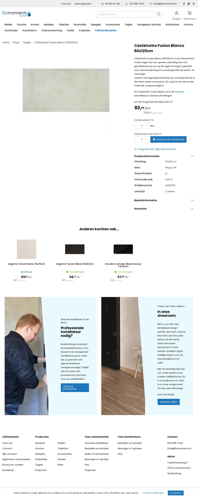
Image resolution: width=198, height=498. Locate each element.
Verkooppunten (83, 3)
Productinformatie (146, 156)
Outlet (70, 30)
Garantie (140, 208)
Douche (21, 24)
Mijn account (9, 453)
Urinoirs (188, 24)
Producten (42, 436)
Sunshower (11, 30)
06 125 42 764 (113, 3)
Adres (171, 456)
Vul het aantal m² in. (144, 120)
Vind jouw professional (69, 387)
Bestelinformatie (145, 200)
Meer (60, 464)
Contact (7, 448)
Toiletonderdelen (105, 30)
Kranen (35, 24)
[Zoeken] (159, 14)
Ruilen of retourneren (97, 453)
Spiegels (96, 24)
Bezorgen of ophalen (97, 459)
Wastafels (80, 24)
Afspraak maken (168, 401)
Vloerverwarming (51, 30)
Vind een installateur (96, 443)
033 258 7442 (137, 3)
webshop (179, 91)
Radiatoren (172, 24)
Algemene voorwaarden (16, 459)
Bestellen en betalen (97, 448)
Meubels (49, 24)
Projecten (84, 30)
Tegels (129, 24)
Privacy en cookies (12, 464)
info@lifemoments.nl (164, 3)
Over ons (66, 3)
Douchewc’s (29, 30)
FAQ (87, 464)
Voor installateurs (129, 436)
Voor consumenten (97, 436)
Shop (16, 42)
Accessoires (113, 24)
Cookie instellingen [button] (153, 492)
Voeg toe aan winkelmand (170, 139)
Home (5, 42)
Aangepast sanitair (149, 24)
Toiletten (63, 24)
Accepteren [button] (176, 493)
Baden (8, 24)
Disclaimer (8, 470)
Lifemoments (10, 436)
